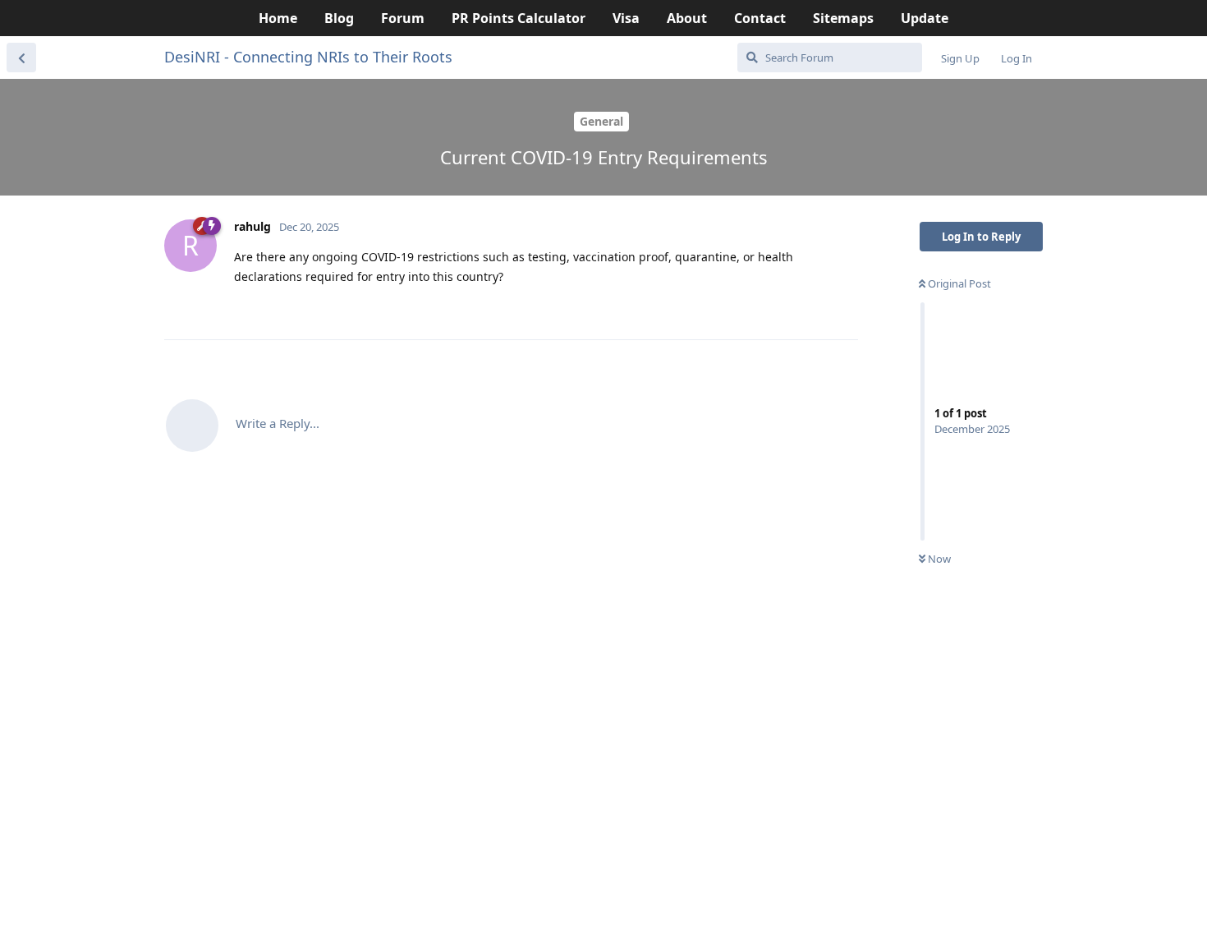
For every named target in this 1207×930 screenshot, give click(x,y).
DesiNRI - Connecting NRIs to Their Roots (308, 57)
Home (278, 18)
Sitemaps (843, 18)
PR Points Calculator (518, 18)
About (687, 18)
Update (924, 18)
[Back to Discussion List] (21, 57)
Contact (760, 18)
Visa (626, 18)
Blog (339, 18)
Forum (403, 18)
